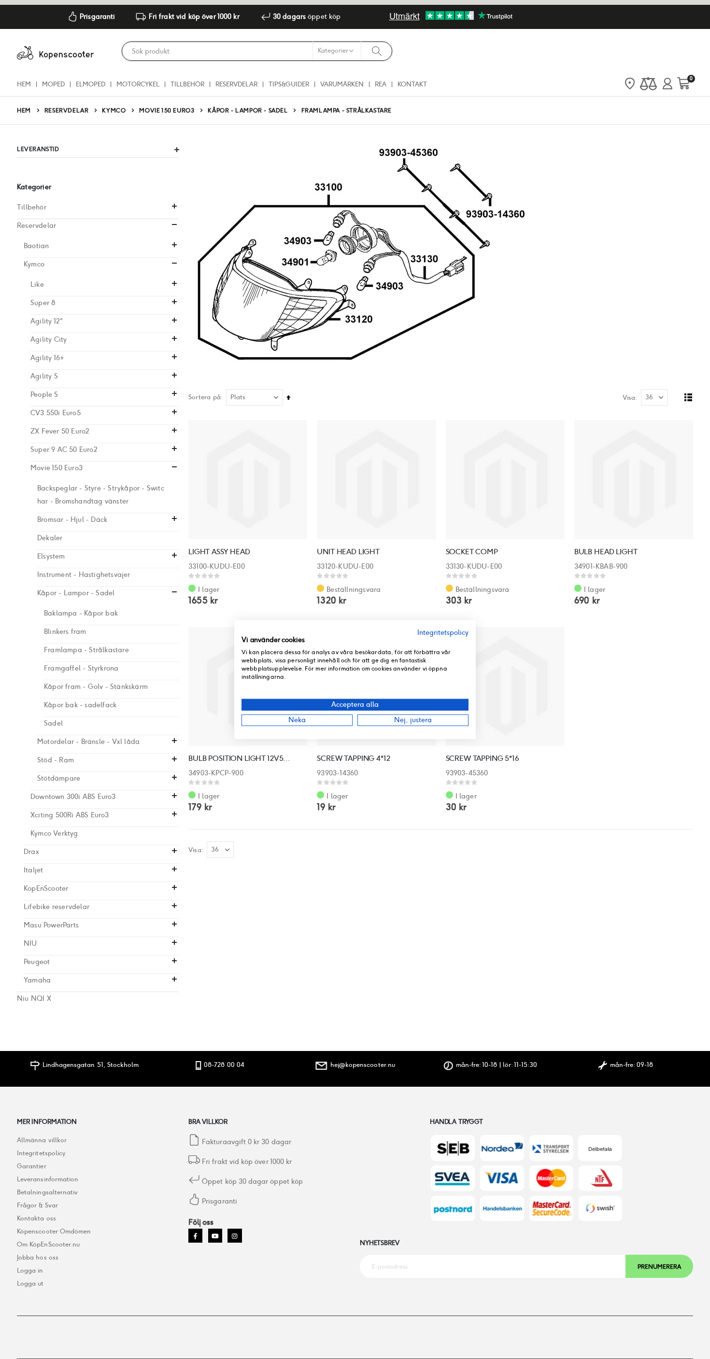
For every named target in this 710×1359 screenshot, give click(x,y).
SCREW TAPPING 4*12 (353, 758)
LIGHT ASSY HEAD (219, 551)
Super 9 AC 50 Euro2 (64, 449)
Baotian (36, 245)
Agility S (44, 376)
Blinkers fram (65, 631)
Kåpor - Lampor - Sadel (247, 110)
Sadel (53, 723)
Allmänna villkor (42, 1140)
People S (44, 394)
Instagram (234, 1236)
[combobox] (257, 51)
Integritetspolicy (41, 1153)
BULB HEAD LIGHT (606, 551)
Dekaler (49, 537)
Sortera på (204, 397)
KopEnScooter (46, 888)
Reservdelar (66, 110)
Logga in (30, 1270)
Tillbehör (31, 207)
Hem (24, 110)
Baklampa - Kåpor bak (81, 613)
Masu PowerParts (51, 925)
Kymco (114, 110)
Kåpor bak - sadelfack (80, 705)
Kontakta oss (36, 1218)
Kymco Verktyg (54, 833)
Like (37, 284)
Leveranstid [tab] (38, 149)
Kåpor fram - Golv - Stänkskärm (96, 686)
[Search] (376, 51)
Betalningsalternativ (47, 1192)
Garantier (31, 1166)
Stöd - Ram (55, 760)
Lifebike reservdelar (56, 906)
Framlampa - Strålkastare (86, 649)
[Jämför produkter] (648, 84)
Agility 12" (46, 321)
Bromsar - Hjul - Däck (72, 519)
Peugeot (37, 961)
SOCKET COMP (472, 551)
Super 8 (43, 302)
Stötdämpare (58, 778)
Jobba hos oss (37, 1257)
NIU (30, 943)
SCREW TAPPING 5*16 (482, 758)
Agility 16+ (47, 357)
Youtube (215, 1236)
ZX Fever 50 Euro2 (59, 431)
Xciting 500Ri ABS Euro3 (69, 815)
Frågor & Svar (37, 1205)
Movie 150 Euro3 (166, 110)
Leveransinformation (47, 1179)
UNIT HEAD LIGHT (348, 551)
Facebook (195, 1236)
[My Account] (667, 84)
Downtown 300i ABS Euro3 (73, 796)
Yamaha (37, 980)
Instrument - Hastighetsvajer (83, 574)
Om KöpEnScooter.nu (48, 1244)
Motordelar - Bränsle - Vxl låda (88, 741)
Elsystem (51, 556)
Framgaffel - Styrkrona (81, 668)
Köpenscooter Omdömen (54, 1231)
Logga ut (30, 1283)
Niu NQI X (34, 998)
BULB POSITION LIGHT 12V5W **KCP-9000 (243, 758)
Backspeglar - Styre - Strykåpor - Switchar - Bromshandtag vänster (100, 494)
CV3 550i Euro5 (55, 412)
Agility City (48, 339)
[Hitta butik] (630, 84)
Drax (31, 851)
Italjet (33, 870)
